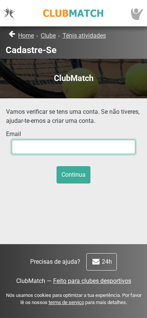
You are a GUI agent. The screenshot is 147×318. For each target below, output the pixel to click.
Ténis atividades (84, 35)
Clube (48, 35)
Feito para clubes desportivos (92, 280)
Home (26, 35)
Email (13, 134)
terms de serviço (66, 302)
